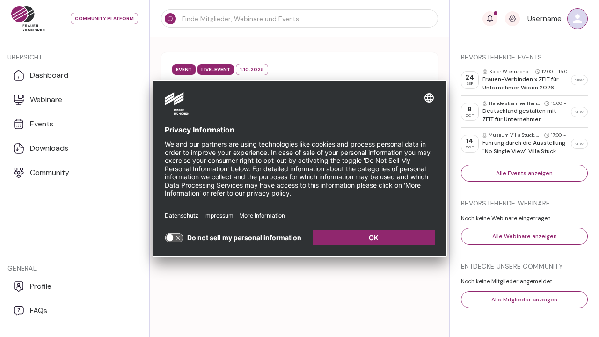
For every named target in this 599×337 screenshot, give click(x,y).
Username (544, 18)
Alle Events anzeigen (524, 173)
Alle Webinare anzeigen (524, 236)
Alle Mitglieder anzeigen (524, 299)
